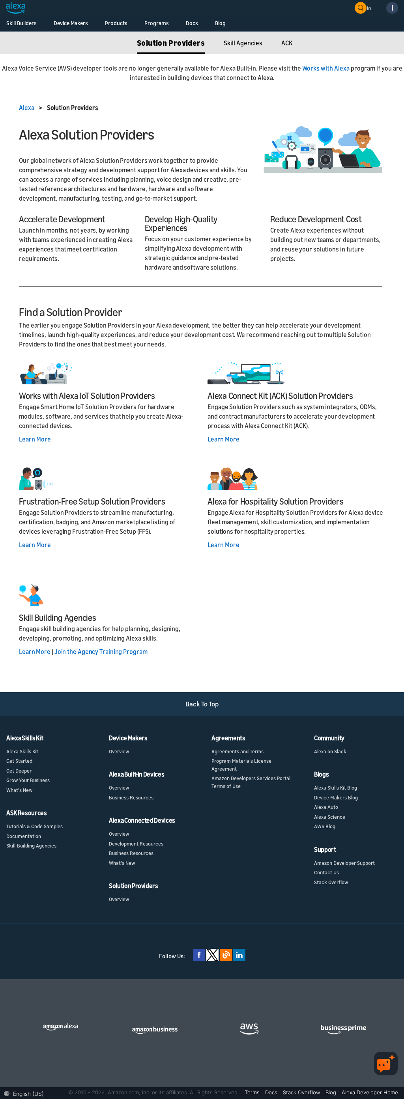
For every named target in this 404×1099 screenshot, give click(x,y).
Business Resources (131, 797)
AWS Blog (324, 826)
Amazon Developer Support (344, 863)
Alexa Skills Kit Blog (335, 787)
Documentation (23, 836)
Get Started (19, 761)
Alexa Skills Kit (22, 751)
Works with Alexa (326, 68)
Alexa (27, 108)
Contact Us (326, 872)
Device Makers (71, 23)
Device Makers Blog (336, 797)
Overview (119, 751)
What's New (19, 790)
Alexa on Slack (330, 751)
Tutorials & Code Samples (34, 826)
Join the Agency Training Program (101, 652)
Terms (253, 1092)
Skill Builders (21, 23)
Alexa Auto (326, 807)
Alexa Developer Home (370, 1092)
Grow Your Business (28, 780)
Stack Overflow (331, 882)
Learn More (35, 439)
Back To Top (202, 704)
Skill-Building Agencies (31, 845)
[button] (26, 1093)
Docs (192, 23)
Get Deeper (19, 770)
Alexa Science (329, 817)
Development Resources (136, 843)
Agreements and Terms (237, 751)
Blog (220, 23)
